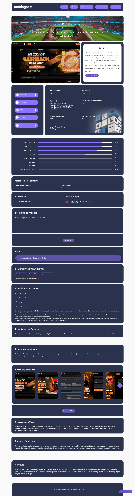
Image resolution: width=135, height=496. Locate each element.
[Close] (116, 258)
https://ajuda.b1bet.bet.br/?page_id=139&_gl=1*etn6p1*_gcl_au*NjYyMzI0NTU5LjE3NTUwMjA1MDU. (61, 106)
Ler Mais (88, 71)
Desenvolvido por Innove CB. (75, 489)
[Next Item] (119, 385)
